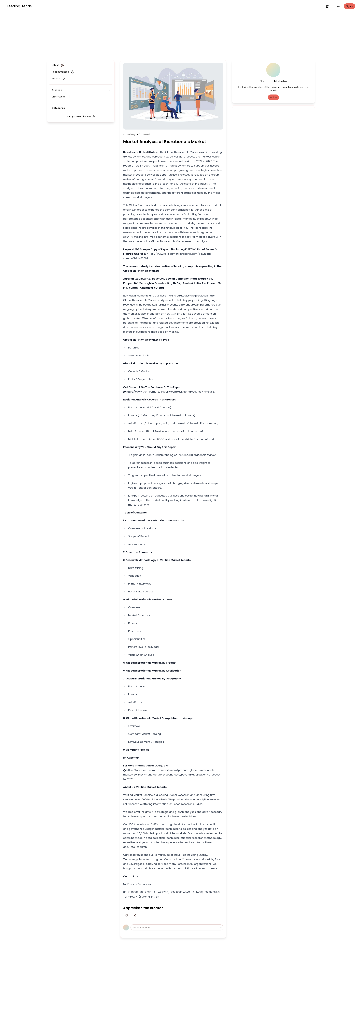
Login (337, 6)
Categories (58, 108)
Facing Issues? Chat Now (79, 116)
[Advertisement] (181, 35)
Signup (349, 6)
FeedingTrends (19, 6)
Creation (57, 90)
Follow (273, 97)
